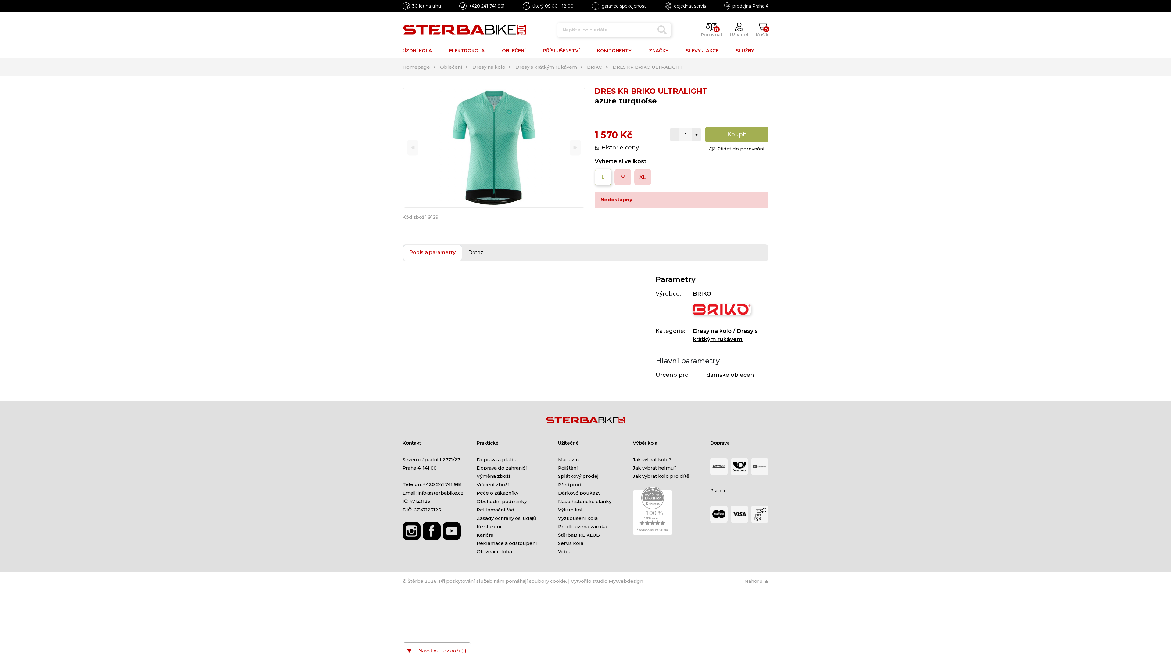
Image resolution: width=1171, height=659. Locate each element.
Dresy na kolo (488, 67)
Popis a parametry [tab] (433, 252)
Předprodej (572, 485)
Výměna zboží (493, 476)
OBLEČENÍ (513, 50)
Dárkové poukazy (579, 493)
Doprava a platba (497, 460)
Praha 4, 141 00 (420, 468)
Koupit (737, 134)
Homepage (416, 67)
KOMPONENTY (614, 50)
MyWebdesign (626, 581)
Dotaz (475, 252)
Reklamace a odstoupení (507, 543)
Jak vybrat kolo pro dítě (661, 476)
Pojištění (568, 468)
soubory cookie (547, 581)
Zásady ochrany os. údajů (506, 518)
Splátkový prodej (578, 476)
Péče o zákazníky (497, 493)
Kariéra (485, 535)
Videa (564, 551)
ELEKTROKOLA (467, 50)
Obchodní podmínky (502, 501)
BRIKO (595, 67)
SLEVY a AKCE (702, 50)
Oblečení (451, 67)
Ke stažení (489, 526)
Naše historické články (584, 501)
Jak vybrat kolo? (652, 460)
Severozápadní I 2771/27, (432, 460)
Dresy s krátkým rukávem (546, 67)
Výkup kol (570, 510)
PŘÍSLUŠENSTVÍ (561, 50)
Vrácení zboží (493, 485)
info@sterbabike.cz (441, 493)
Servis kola (570, 543)
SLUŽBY (745, 50)
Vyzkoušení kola (578, 518)
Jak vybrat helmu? (655, 468)
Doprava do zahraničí (502, 468)
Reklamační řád (495, 510)
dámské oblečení (731, 375)
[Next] (575, 148)
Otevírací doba (494, 551)
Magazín (568, 460)
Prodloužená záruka (582, 526)
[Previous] (412, 148)
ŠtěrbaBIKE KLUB (579, 535)
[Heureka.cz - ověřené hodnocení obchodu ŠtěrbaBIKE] (652, 510)
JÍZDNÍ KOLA (417, 50)
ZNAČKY (658, 50)
